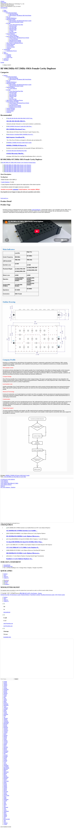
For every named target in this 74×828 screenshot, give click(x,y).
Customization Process (11, 50)
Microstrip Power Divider (15, 40)
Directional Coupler (10, 19)
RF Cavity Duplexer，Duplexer (8, 487)
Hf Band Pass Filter (5, 594)
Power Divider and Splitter (12, 36)
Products (5, 11)
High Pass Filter (13, 32)
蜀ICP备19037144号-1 (25, 593)
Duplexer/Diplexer (10, 33)
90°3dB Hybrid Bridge (11, 12)
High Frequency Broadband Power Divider (19, 37)
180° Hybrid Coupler (60, 594)
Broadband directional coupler (47, 594)
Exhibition (8, 54)
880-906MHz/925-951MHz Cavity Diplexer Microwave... (23, 553)
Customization (6, 49)
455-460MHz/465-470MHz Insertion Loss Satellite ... (21, 530)
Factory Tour (9, 57)
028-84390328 (4, 7)
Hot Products (34, 593)
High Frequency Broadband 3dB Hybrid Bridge (20, 15)
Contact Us (6, 58)
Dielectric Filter (12, 29)
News (4, 52)
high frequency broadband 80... (15, 137)
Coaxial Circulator (10, 46)
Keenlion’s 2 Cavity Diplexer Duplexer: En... (19, 558)
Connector (8, 48)
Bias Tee (8, 16)
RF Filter (8, 23)
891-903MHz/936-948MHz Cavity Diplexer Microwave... (23, 536)
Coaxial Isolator (10, 45)
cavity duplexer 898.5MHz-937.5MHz (9, 483)
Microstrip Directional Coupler (16, 22)
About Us (5, 53)
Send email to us (4, 198)
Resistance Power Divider (15, 41)
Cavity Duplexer (13, 35)
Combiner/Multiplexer (11, 18)
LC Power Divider (13, 39)
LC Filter (11, 31)
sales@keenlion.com (8, 623)
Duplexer (3, 486)
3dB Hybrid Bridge (13, 14)
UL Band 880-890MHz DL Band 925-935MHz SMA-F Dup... (24, 542)
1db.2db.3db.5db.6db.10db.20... (16, 121)
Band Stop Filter (13, 26)
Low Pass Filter (12, 27)
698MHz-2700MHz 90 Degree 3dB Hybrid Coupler (17, 475)
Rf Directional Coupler (15, 594)
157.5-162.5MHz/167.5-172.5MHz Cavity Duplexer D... (22, 547)
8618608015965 (7, 637)
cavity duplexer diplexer (6, 484)
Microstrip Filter (13, 28)
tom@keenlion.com (7, 566)
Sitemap (40, 593)
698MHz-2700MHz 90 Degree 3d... (16, 145)
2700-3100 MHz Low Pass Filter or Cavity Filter (15, 476)
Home (4, 10)
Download (5, 60)
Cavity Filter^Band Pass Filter (16, 24)
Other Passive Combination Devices (14, 43)
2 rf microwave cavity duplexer (8, 479)
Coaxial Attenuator (10, 44)
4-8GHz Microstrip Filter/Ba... (15, 153)
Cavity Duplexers (36, 209)
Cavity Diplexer (4, 480)
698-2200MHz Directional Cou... (16, 129)
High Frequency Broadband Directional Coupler (20, 20)
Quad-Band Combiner (35, 594)
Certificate (8, 56)
